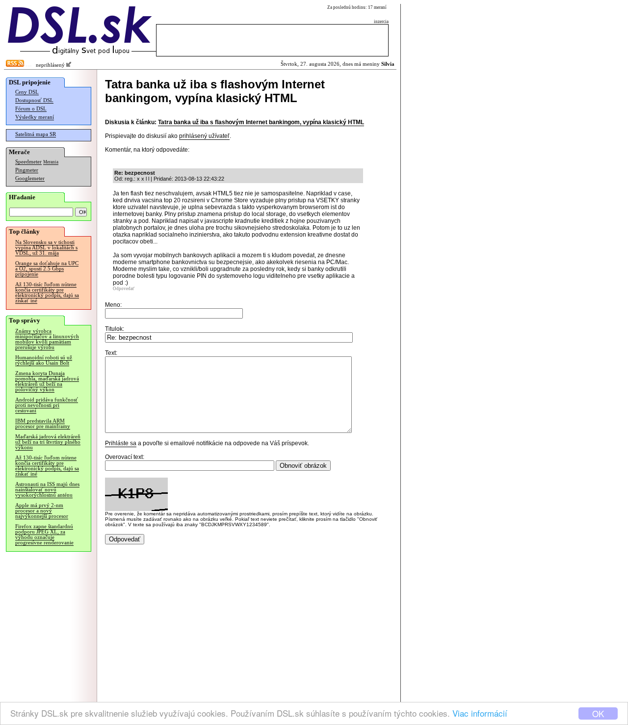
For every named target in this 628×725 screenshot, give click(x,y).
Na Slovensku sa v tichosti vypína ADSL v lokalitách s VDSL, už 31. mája (46, 248)
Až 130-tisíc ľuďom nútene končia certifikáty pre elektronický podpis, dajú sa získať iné (47, 292)
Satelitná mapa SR (35, 134)
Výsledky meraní (34, 117)
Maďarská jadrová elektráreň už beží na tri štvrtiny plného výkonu (47, 442)
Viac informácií (479, 713)
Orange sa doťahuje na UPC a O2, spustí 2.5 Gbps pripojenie (46, 269)
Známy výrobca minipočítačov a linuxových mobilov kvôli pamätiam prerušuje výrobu (47, 339)
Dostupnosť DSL (34, 100)
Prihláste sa (120, 443)
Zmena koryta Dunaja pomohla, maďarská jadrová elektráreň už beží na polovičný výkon (47, 381)
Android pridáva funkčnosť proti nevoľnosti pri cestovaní (46, 405)
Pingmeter (26, 170)
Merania (50, 162)
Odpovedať (123, 288)
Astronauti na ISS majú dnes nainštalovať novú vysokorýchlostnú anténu (47, 490)
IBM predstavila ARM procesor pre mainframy (42, 423)
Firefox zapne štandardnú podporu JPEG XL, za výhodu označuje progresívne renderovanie (44, 534)
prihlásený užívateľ (204, 136)
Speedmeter (28, 161)
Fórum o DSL (31, 108)
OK (598, 713)
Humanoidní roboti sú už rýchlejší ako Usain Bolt (43, 360)
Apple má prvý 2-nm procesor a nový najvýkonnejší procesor (41, 511)
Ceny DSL (27, 92)
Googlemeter (30, 178)
